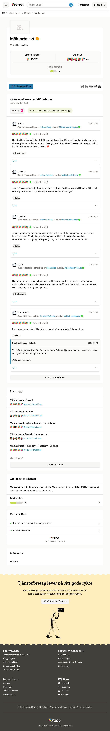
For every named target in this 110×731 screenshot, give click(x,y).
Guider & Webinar (10, 662)
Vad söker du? (35, 4)
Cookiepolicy (63, 666)
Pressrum (7, 687)
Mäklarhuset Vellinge (73, 268)
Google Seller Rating (11, 666)
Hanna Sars (51, 268)
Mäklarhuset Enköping (68, 127)
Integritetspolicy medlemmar (70, 662)
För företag (83, 4)
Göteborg (54, 707)
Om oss (6, 683)
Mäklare (14, 561)
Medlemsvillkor (9, 694)
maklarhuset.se (20, 45)
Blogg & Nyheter (10, 658)
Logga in (98, 4)
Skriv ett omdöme (22, 86)
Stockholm (44, 707)
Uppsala (71, 707)
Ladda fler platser (55, 464)
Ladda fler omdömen (55, 377)
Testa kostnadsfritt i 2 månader (16, 655)
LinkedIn (64, 691)
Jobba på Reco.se (10, 691)
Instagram (65, 687)
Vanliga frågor (64, 658)
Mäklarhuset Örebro (70, 175)
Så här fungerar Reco (53, 601)
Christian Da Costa (47, 316)
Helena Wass (45, 127)
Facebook (65, 683)
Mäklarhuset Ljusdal (72, 316)
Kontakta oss (63, 655)
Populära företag (84, 707)
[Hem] (3, 13)
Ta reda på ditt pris (11, 670)
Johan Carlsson (46, 175)
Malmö (63, 707)
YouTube (64, 694)
